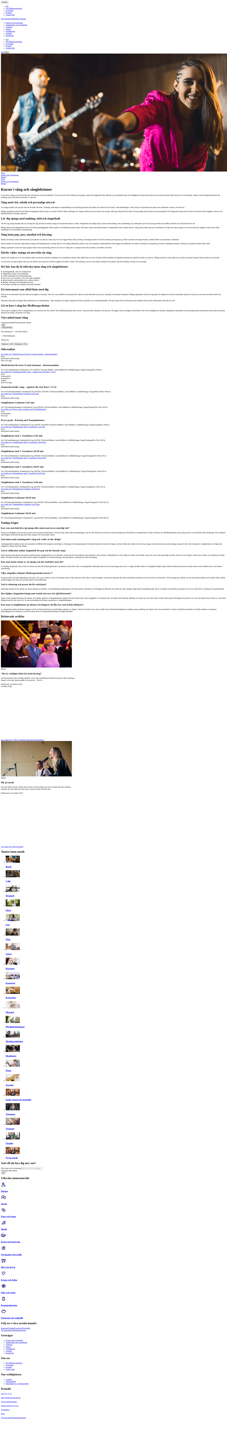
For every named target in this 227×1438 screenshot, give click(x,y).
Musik (3, 177)
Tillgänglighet (11, 1382)
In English (9, 1365)
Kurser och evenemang (9, 175)
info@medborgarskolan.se (11, 1398)
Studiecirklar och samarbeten (16, 1342)
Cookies (4, 2)
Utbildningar (10, 1349)
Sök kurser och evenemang (11, 1168)
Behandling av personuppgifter (17, 1384)
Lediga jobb (10, 1369)
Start (2, 173)
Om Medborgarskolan (14, 1363)
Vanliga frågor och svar (9, 1406)
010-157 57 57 (6, 1394)
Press (3, 1414)
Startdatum (18, 344)
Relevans (5, 344)
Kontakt (9, 1367)
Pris (25, 344)
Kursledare (10, 1353)
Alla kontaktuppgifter (9, 1402)
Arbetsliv (9, 1345)
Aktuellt (9, 1351)
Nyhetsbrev (5, 1410)
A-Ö (11, 344)
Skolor (8, 1347)
